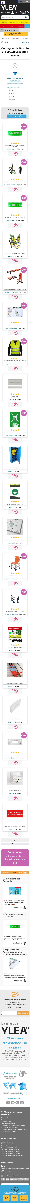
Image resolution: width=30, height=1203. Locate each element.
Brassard (11, 96)
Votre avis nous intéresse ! (8, 1124)
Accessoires (12, 99)
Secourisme (20, 26)
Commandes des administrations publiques (13, 1125)
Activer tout (6, 1198)
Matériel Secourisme (13, 22)
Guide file (11, 93)
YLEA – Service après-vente (9, 1148)
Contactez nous (5, 1120)
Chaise (11, 90)
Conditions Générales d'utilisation (10, 1151)
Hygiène (27, 26)
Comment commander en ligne (9, 1146)
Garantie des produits (7, 1144)
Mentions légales (6, 1118)
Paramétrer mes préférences (24, 1198)
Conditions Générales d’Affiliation (10, 1153)
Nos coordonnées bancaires (9, 1127)
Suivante (15, 844)
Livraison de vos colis (7, 1142)
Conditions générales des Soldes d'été (12, 1155)
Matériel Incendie (24, 22)
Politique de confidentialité (8, 1131)
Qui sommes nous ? (6, 1122)
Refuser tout (14, 1198)
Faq (3, 1166)
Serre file (11, 95)
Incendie (11, 26)
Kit (10, 89)
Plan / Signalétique (13, 92)
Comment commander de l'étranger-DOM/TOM (14, 1129)
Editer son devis (5, 1172)
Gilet (10, 98)
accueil (5, 38)
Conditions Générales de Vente (10, 1150)
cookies (22, 1193)
